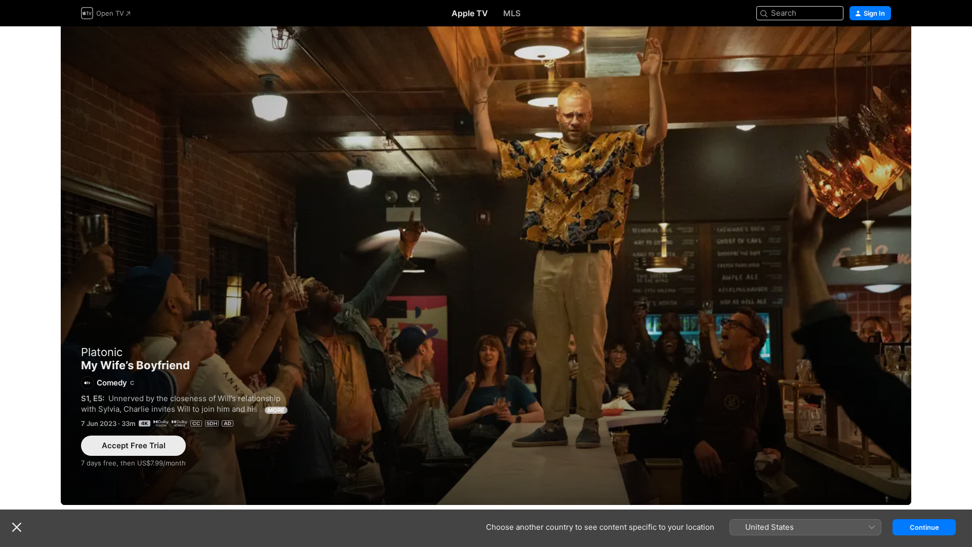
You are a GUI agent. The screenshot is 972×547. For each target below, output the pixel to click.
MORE (276, 410)
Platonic (102, 352)
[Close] (16, 527)
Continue (924, 527)
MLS (511, 13)
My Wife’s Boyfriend (486, 265)
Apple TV (470, 13)
